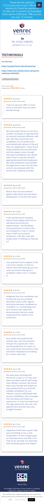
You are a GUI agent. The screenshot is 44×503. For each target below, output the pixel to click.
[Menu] (39, 5)
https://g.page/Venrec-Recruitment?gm (19, 66)
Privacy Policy (22, 484)
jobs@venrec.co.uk (22, 45)
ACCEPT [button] (31, 500)
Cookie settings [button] (20, 500)
